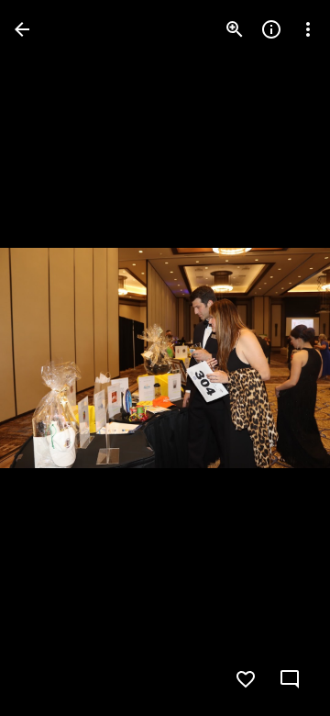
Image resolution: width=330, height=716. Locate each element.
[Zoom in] (234, 29)
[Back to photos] (22, 29)
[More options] (308, 29)
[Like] (246, 679)
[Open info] (271, 29)
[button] (51, 358)
